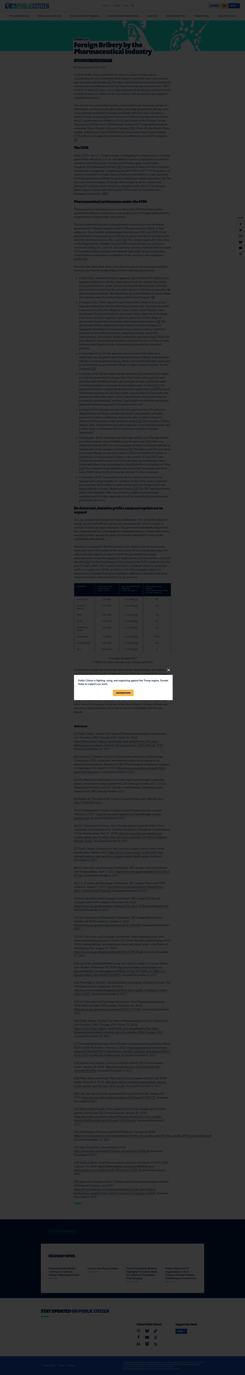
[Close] (168, 670)
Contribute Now (123, 692)
